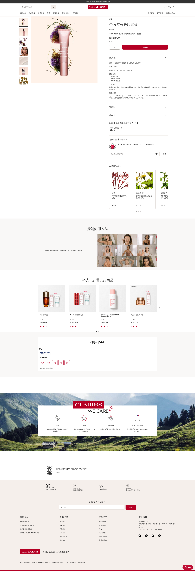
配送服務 (62, 533)
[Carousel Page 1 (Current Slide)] (136, 211)
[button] (24, 22)
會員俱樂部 (102, 525)
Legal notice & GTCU (60, 562)
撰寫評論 (111, 29)
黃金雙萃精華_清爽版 (27, 525)
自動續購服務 (103, 489)
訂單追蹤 (62, 529)
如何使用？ (130, 70)
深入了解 (114, 205)
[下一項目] (23, 87)
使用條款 (73, 562)
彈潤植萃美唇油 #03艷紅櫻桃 (29, 533)
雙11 (100, 529)
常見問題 (62, 525)
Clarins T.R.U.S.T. (138, 144)
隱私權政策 (81, 562)
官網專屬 (128, 488)
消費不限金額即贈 (51, 489)
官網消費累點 (76, 488)
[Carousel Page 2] (138, 211)
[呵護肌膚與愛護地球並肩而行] (137, 123)
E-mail (162, 524)
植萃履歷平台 (103, 540)
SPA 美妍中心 (103, 536)
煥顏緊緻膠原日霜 (26, 529)
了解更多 (139, 34)
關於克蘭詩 (102, 521)
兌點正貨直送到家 (78, 490)
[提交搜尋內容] (53, 7)
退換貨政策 (63, 536)
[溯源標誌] (112, 146)
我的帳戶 (62, 521)
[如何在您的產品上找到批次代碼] (156, 153)
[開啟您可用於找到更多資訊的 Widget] (187, 567)
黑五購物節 (102, 533)
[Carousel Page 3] (140, 211)
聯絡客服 (62, 540)
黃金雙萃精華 (24, 521)
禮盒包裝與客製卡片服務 (133, 490)
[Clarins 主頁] (97, 6)
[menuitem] (165, 7)
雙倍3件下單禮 (50, 487)
